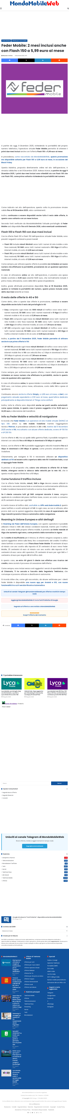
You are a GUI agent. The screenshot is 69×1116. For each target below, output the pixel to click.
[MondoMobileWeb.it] (34, 3)
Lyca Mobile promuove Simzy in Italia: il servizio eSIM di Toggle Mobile (17, 1076)
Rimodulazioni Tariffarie (9, 863)
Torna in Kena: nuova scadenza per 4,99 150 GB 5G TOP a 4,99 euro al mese (17, 983)
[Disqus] (34, 723)
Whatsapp (50, 1004)
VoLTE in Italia (51, 974)
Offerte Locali (28, 984)
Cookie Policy (61, 1107)
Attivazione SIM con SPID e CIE (56, 982)
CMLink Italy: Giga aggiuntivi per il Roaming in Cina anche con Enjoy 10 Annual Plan (33, 693)
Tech (3, 866)
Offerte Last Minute (30, 987)
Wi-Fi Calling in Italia (53, 977)
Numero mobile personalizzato (56, 980)
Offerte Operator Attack (31, 968)
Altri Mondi (5, 875)
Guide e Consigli (52, 960)
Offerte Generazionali (31, 982)
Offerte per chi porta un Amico (33, 976)
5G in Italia (50, 968)
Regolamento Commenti (41, 1107)
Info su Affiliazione (34, 1104)
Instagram (50, 1007)
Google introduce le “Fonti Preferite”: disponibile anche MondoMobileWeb (37, 917)
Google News (51, 995)
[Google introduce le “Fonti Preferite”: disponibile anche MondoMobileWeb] (6, 919)
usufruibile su (45, 505)
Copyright (26, 1098)
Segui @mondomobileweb (34, 846)
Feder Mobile (6, 40)
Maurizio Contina (7, 55)
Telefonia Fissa (7, 872)
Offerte (4, 881)
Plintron (11, 426)
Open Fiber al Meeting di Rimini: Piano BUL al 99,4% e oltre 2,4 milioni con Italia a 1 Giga (17, 1001)
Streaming (27, 1007)
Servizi (4, 869)
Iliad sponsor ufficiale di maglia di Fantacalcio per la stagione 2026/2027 (17, 965)
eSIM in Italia (51, 971)
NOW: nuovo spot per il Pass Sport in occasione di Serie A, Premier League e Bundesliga (17, 1057)
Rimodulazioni (28, 1015)
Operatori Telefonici (53, 963)
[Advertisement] (34, 25)
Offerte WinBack (29, 970)
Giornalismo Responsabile (39, 1110)
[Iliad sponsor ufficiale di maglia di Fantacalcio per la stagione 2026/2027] (6, 962)
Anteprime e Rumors (8, 858)
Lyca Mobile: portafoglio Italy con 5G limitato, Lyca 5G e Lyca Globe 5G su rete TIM (11, 693)
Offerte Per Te (28, 973)
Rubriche (30, 1107)
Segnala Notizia (22, 1107)
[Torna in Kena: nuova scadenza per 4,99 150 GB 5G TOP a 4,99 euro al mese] (6, 980)
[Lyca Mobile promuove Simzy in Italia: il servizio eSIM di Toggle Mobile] (6, 1073)
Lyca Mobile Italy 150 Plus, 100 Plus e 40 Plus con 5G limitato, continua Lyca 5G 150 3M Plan (57, 693)
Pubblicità (51, 1110)
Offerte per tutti (29, 962)
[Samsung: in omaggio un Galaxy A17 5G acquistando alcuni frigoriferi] (6, 1016)
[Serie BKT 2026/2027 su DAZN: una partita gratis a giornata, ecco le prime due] (6, 1033)
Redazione (7, 1107)
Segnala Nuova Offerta (9, 792)
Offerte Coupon (29, 979)
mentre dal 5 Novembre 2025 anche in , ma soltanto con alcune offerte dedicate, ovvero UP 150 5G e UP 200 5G (34, 429)
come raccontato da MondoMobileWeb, (34, 160)
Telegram (50, 993)
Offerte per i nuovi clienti (19, 40)
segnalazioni (55, 941)
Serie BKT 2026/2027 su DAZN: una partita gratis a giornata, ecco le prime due (17, 1037)
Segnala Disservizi (7, 795)
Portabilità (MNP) (52, 966)
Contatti (5, 798)
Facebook (50, 998)
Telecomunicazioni (8, 860)
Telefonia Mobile (7, 878)
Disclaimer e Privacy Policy (22, 1110)
